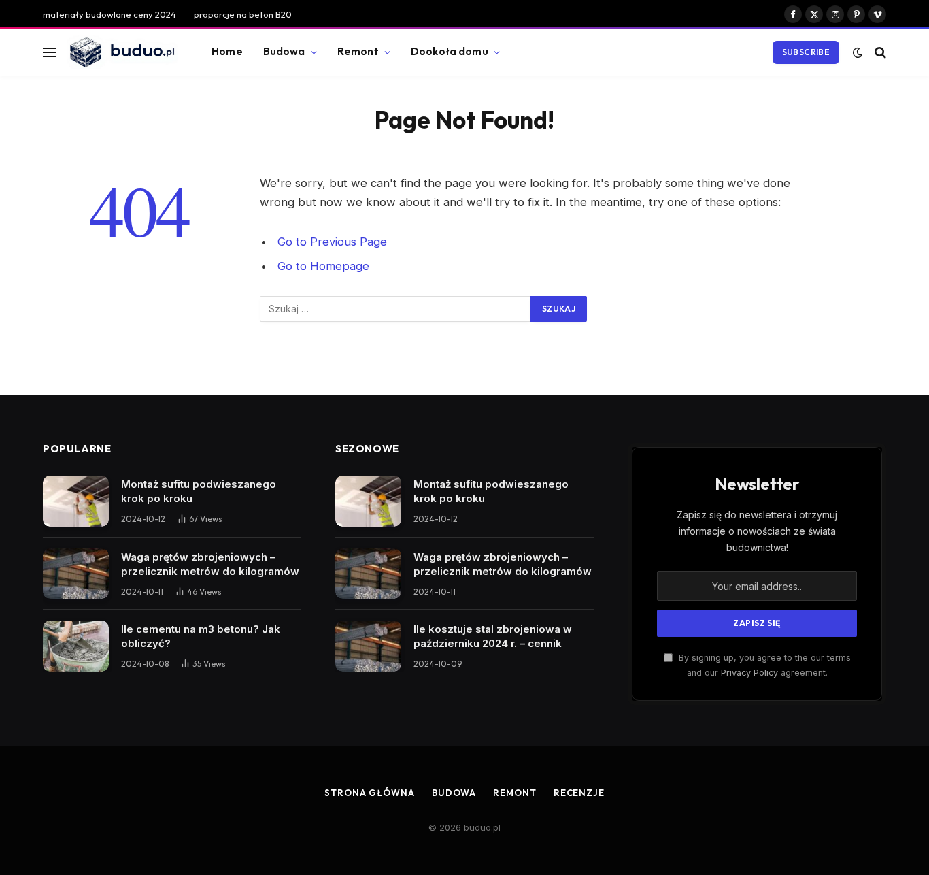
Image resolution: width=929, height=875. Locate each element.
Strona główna (369, 792)
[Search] (879, 52)
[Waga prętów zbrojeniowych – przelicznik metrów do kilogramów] (76, 573)
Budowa (284, 51)
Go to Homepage (323, 266)
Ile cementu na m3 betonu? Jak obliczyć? (200, 636)
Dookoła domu (449, 51)
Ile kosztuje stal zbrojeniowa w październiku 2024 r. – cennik (492, 636)
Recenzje (579, 792)
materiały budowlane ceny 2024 (109, 14)
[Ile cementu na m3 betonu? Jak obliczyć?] (76, 646)
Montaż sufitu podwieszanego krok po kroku (198, 491)
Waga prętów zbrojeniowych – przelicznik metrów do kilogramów (210, 564)
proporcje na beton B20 (243, 14)
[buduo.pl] (122, 52)
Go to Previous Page (332, 241)
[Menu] (49, 52)
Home (227, 51)
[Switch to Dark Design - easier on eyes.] (857, 52)
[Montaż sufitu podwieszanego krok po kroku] (76, 501)
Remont (358, 51)
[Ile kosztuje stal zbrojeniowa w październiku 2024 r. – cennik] (368, 646)
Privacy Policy (749, 672)
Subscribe (806, 52)
